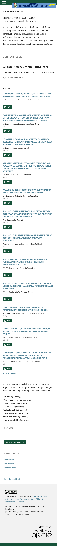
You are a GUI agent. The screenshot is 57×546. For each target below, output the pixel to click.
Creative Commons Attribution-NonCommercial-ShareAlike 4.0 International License (26, 499)
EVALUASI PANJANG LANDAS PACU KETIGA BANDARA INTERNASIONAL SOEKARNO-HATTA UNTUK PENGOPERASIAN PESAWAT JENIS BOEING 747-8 (27, 355)
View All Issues (10, 373)
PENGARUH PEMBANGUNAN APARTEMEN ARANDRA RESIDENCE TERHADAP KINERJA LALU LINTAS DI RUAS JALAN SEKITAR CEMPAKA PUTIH (27, 142)
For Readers (9, 459)
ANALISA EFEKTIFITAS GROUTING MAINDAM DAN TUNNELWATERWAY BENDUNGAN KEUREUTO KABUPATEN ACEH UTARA (25, 262)
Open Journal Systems (13, 479)
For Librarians (10, 467)
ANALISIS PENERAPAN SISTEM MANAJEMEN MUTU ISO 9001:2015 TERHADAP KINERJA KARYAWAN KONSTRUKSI (27, 238)
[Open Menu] (4, 2)
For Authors (9, 463)
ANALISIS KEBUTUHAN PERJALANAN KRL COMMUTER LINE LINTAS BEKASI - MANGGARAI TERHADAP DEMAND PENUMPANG (28, 286)
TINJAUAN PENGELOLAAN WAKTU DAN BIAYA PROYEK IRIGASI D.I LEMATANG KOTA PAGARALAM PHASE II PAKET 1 (27, 331)
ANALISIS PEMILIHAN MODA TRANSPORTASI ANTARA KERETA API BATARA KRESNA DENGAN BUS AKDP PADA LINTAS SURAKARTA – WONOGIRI (27, 214)
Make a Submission (15, 442)
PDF (8, 107)
